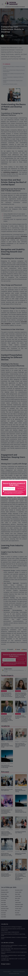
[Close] (24, 482)
